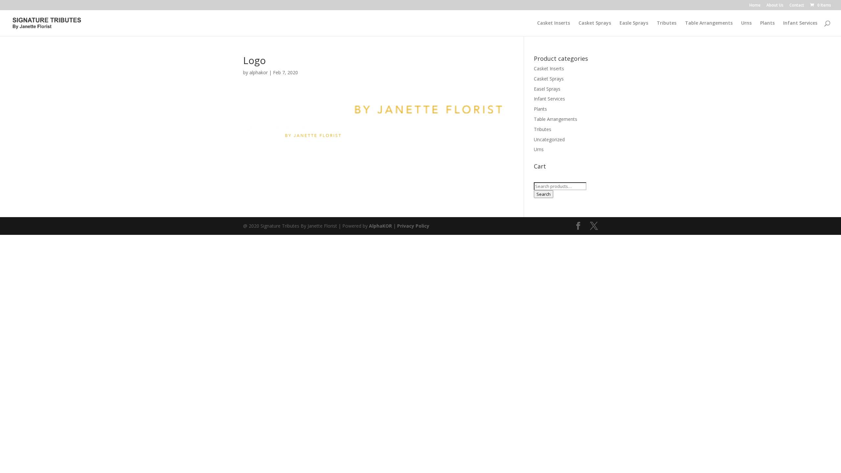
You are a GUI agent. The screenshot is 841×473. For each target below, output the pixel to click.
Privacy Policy (413, 226)
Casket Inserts (553, 23)
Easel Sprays (547, 89)
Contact (796, 5)
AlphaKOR (380, 226)
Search (543, 194)
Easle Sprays (634, 23)
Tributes (666, 23)
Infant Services (800, 23)
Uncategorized (549, 139)
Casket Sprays (595, 23)
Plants (767, 23)
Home (755, 5)
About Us (775, 5)
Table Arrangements (709, 23)
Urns (746, 23)
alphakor (258, 72)
